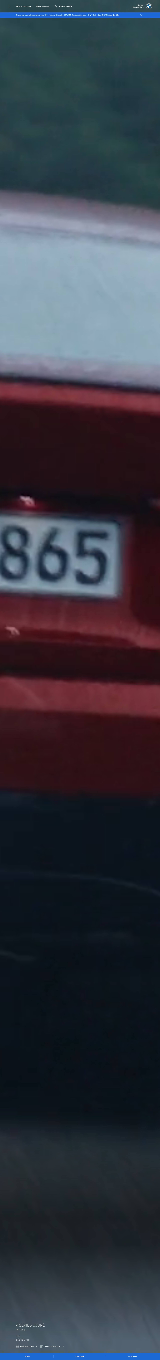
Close (141, 15)
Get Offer (116, 15)
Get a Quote (132, 1356)
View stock (79, 1356)
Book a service (42, 6)
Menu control (9, 6)
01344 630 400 (65, 6)
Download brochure (52, 1346)
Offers (27, 1356)
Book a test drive (23, 6)
